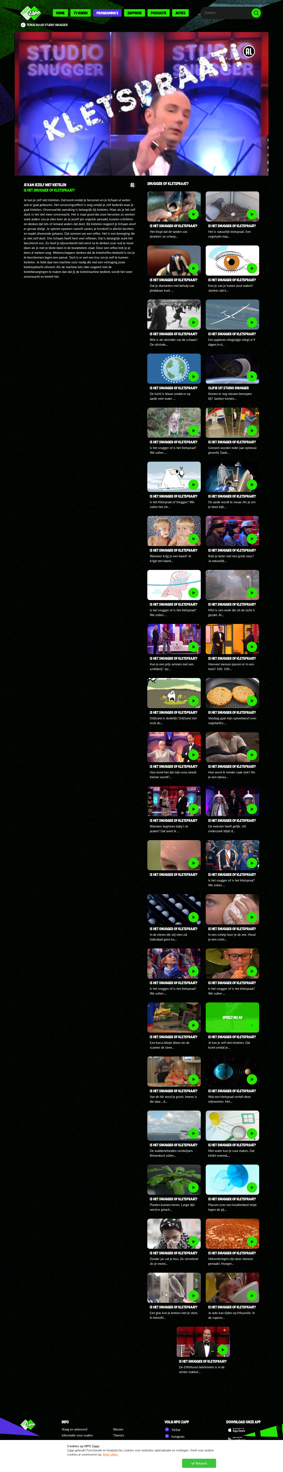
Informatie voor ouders (77, 1435)
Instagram (177, 1436)
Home (60, 12)
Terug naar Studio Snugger (47, 25)
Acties (180, 12)
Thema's (118, 1435)
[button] (141, 104)
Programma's (107, 12)
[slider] (143, 152)
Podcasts (158, 12)
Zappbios (134, 12)
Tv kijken (80, 12)
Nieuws (118, 1429)
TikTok (175, 1430)
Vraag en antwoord (74, 1429)
